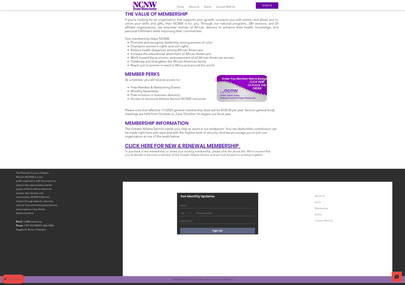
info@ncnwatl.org (32, 221)
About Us (319, 195)
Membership (322, 208)
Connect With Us (323, 220)
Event (318, 202)
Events (318, 214)
